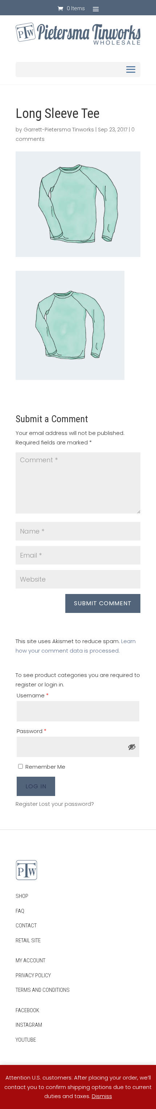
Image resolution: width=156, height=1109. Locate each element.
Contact (26, 925)
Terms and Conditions (43, 990)
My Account (30, 960)
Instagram (29, 1025)
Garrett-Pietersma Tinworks (59, 129)
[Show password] (132, 746)
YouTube (26, 1040)
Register (27, 804)
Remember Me (44, 767)
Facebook (27, 1010)
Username (33, 695)
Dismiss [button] (102, 1096)
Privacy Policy (33, 975)
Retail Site (28, 940)
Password (31, 731)
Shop (22, 896)
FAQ (20, 911)
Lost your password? (66, 804)
